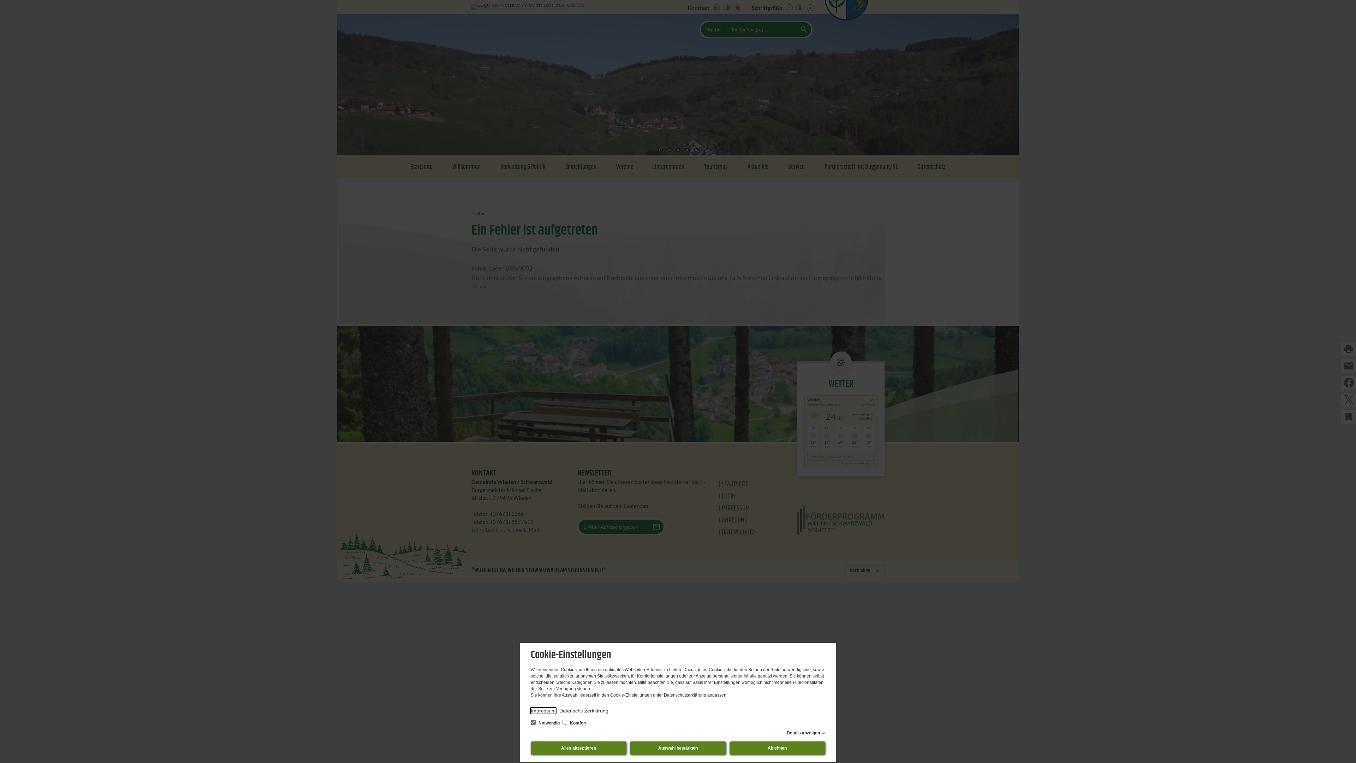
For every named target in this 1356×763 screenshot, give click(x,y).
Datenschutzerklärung (583, 711)
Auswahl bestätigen (678, 748)
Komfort (578, 723)
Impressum (543, 711)
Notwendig (549, 723)
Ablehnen (777, 748)
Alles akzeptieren (578, 748)
